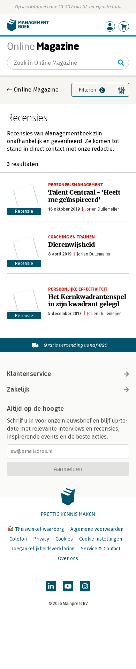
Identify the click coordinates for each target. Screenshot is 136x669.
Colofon (18, 539)
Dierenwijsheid (71, 245)
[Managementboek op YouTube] (68, 586)
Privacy (41, 539)
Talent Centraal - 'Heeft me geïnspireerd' (84, 196)
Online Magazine (36, 89)
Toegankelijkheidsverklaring (43, 549)
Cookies (64, 539)
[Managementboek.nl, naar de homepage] (28, 30)
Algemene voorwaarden (96, 529)
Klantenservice (29, 374)
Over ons (68, 558)
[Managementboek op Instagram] (85, 586)
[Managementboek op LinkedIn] (51, 586)
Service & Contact (100, 549)
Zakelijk (18, 389)
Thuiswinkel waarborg (40, 529)
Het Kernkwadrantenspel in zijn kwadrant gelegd (87, 300)
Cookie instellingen (100, 539)
